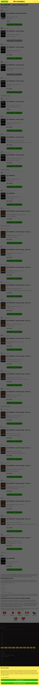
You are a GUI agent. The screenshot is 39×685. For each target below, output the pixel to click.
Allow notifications (5, 677)
